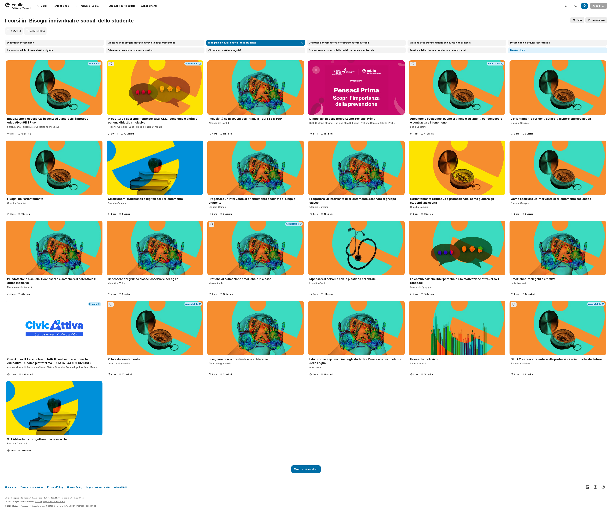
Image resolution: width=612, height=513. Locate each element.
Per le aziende (61, 5)
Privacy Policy (55, 487)
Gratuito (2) (16, 31)
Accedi (596, 5)
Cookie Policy (75, 487)
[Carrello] (575, 6)
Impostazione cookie (98, 487)
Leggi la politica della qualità (54, 502)
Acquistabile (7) (37, 31)
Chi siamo (11, 487)
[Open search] (566, 6)
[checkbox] (8, 31)
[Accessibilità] (584, 6)
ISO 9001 (38, 502)
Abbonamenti (149, 5)
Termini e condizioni (31, 487)
